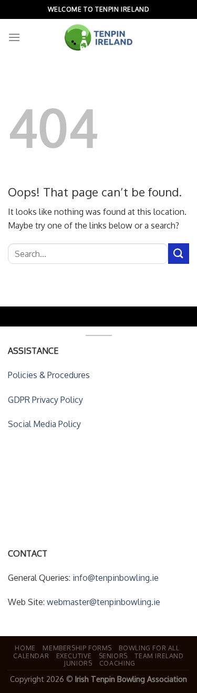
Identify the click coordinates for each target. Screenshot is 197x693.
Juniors (78, 663)
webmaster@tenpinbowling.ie (103, 602)
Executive (74, 655)
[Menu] (14, 37)
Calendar (31, 655)
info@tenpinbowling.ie (115, 577)
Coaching (117, 663)
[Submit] (178, 253)
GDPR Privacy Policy (45, 399)
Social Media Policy (44, 424)
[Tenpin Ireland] (99, 37)
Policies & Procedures (49, 375)
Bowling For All (149, 648)
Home (25, 648)
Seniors (113, 655)
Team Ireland (158, 655)
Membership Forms (77, 648)
